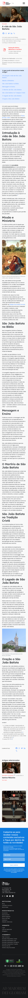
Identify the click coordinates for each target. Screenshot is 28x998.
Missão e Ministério (8, 81)
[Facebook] (3, 33)
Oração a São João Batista (10, 99)
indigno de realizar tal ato (17, 304)
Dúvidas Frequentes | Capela (10, 944)
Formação (10, 775)
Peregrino (4, 931)
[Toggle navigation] (24, 3)
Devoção (4, 24)
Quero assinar (14, 865)
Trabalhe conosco (7, 905)
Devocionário (5, 915)
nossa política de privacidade (16, 872)
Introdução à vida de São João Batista (12, 76)
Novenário (5, 913)
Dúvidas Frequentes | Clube (9, 938)
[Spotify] (10, 896)
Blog (3, 903)
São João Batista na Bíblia (10, 84)
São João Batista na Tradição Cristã (13, 93)
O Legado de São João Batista (11, 96)
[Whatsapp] (6, 33)
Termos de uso (6, 946)
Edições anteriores (7, 922)
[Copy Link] (14, 33)
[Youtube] (7, 896)
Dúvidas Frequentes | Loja (9, 940)
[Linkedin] (11, 33)
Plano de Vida (6, 918)
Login (3, 927)
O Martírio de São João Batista (12, 90)
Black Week (5, 907)
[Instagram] (2, 896)
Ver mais (4, 780)
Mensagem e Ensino (8, 87)
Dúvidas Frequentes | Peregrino (10, 942)
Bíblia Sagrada (6, 916)
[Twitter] (9, 33)
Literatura (4, 920)
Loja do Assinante (7, 929)
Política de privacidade (8, 947)
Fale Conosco (6, 937)
